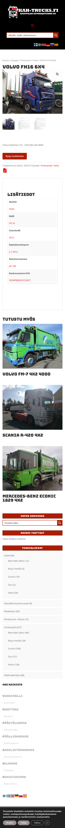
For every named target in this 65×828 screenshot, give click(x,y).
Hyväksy (9, 823)
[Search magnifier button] (55, 35)
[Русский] (52, 44)
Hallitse (37, 823)
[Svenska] (40, 44)
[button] (57, 74)
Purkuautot (25, 60)
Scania (11, 576)
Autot (7, 555)
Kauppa (14, 60)
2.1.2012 (13, 251)
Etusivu (6, 60)
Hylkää (24, 823)
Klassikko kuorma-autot (16, 603)
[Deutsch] (48, 44)
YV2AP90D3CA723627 (19, 280)
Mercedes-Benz (16, 560)
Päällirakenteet (12, 675)
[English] (44, 44)
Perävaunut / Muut (14, 619)
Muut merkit (14, 568)
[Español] (56, 44)
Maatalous (9, 611)
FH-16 (12, 223)
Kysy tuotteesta (15, 156)
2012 (11, 237)
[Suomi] (36, 44)
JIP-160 (12, 266)
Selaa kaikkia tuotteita (14, 538)
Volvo (35, 60)
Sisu (10, 584)
